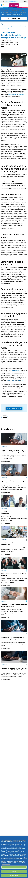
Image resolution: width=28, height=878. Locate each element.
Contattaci (14, 5)
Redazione (8, 40)
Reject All (14, 871)
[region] (14, 857)
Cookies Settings (14, 867)
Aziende (2, 46)
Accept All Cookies (14, 875)
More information (6, 864)
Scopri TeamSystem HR (14, 408)
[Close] (26, 838)
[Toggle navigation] (25, 5)
